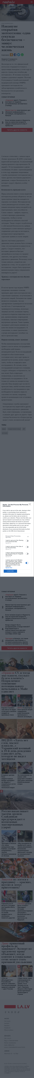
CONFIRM (10, 571)
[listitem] (17, 536)
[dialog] (17, 539)
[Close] (30, 504)
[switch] (27, 541)
